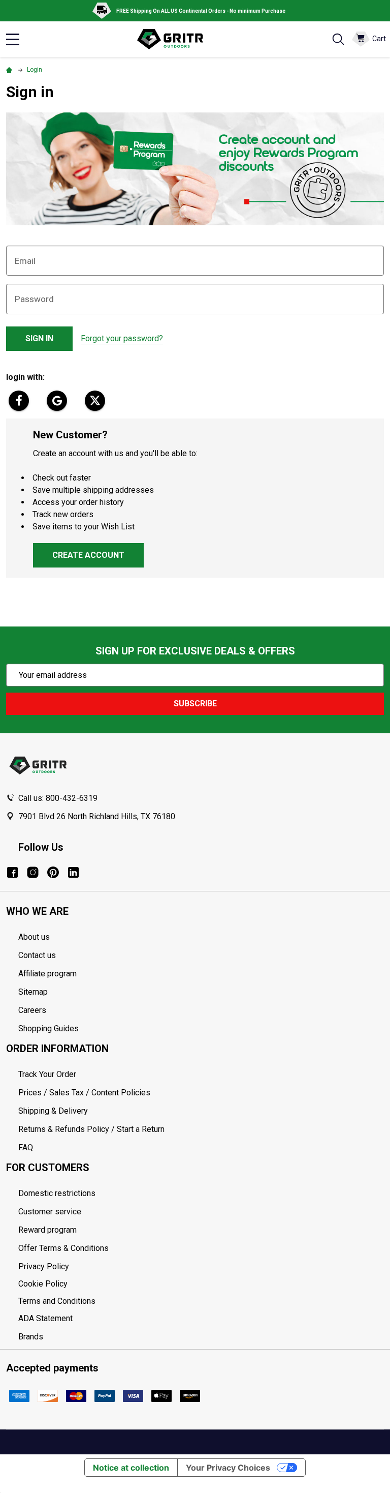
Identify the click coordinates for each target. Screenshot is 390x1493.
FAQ (25, 1147)
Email (25, 261)
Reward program (47, 1230)
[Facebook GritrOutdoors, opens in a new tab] (12, 872)
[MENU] (12, 39)
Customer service (49, 1211)
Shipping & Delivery (53, 1111)
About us (34, 937)
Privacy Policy (201, 1267)
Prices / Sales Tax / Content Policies (84, 1092)
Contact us (37, 955)
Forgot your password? (122, 338)
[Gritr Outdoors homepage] (175, 39)
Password (34, 299)
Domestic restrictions (56, 1193)
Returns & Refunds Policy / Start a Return (91, 1129)
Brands (30, 1336)
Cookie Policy (201, 1284)
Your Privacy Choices (228, 1467)
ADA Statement (45, 1318)
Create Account (88, 555)
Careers (32, 1010)
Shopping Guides (48, 1028)
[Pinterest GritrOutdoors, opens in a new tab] (53, 872)
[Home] (10, 69)
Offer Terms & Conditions (63, 1248)
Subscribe (195, 703)
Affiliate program (47, 973)
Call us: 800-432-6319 (58, 798)
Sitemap (33, 992)
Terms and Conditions (201, 1301)
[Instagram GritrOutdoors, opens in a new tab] (32, 872)
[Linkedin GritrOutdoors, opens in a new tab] (73, 872)
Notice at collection (131, 1467)
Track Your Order (47, 1074)
